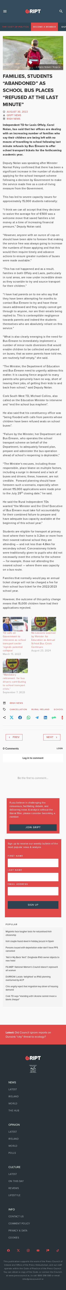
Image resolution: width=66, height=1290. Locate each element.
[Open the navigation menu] (5, 11)
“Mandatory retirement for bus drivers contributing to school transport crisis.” (14, 681)
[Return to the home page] (33, 1058)
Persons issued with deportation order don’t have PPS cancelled (32, 949)
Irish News (13, 118)
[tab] (15, 27)
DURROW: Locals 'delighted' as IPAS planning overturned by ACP (28, 978)
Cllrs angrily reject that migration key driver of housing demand (32, 988)
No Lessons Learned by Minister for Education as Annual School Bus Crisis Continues (43, 640)
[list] (33, 1097)
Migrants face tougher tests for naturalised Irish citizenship (29, 933)
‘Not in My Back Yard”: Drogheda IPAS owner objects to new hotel (32, 959)
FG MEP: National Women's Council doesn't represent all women (32, 969)
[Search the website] (61, 11)
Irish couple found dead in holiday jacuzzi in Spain (30, 941)
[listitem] (33, 1089)
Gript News (14, 115)
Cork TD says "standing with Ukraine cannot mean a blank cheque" (31, 998)
